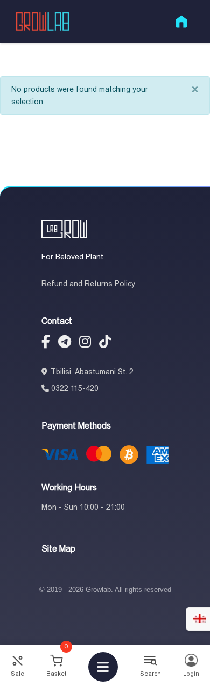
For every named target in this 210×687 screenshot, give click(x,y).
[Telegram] (64, 343)
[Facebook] (45, 343)
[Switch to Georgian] (200, 619)
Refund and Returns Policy (88, 283)
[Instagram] (85, 343)
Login (191, 673)
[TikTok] (105, 343)
